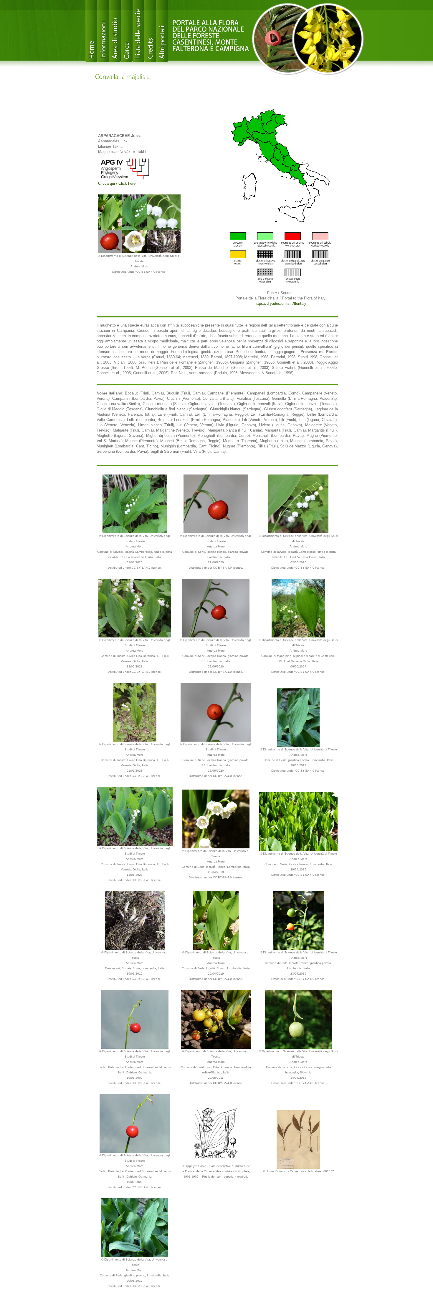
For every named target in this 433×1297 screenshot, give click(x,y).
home (91, 31)
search (127, 31)
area (115, 31)
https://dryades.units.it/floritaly (280, 303)
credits (150, 31)
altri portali (162, 31)
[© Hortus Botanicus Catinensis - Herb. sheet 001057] (298, 1139)
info (103, 31)
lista (138, 31)
